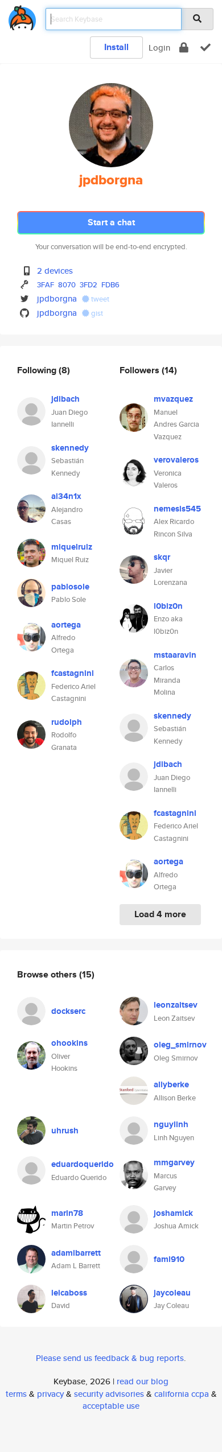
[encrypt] (183, 47)
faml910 (169, 1259)
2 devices (55, 271)
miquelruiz (71, 547)
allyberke (171, 1084)
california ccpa (181, 1394)
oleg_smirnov (180, 1044)
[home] (22, 15)
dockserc (68, 1011)
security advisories (109, 1394)
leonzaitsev (176, 1005)
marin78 (67, 1213)
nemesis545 (177, 508)
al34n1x (66, 496)
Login (159, 47)
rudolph (66, 722)
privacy (50, 1394)
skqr (162, 557)
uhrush (65, 1130)
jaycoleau (172, 1292)
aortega (66, 624)
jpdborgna (57, 298)
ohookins (69, 1043)
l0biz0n (168, 606)
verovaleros (176, 459)
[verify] (205, 47)
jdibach (65, 399)
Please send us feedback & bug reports (110, 1358)
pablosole (70, 586)
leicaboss (69, 1292)
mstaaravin (175, 655)
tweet (99, 299)
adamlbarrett (76, 1253)
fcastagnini (72, 673)
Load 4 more (160, 914)
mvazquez (173, 399)
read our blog (142, 1381)
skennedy (70, 448)
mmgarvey (174, 1162)
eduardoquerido (82, 1164)
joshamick (173, 1213)
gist (96, 313)
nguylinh (171, 1124)
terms (16, 1394)
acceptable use (111, 1406)
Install (116, 46)
